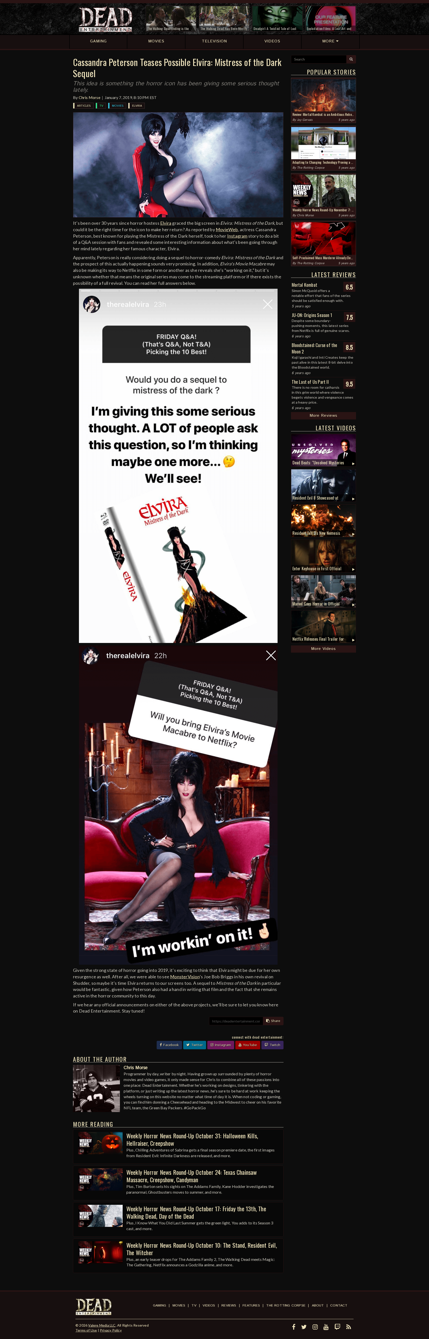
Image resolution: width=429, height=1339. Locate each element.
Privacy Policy (111, 1330)
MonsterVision (185, 976)
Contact (338, 1305)
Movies (117, 106)
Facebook (170, 1045)
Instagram (237, 236)
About (318, 1305)
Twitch (274, 1045)
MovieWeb (227, 229)
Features (251, 1305)
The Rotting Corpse (310, 168)
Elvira (137, 106)
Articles (84, 106)
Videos (209, 1305)
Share (275, 1021)
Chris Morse (89, 97)
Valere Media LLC (101, 1325)
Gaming (159, 1305)
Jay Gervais (305, 120)
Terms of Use (86, 1330)
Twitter (196, 1045)
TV (101, 106)
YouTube (249, 1045)
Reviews (228, 1305)
